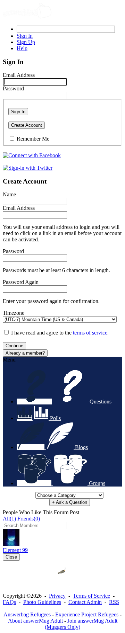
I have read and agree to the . (60, 333)
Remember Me (33, 139)
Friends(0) (28, 518)
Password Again (21, 282)
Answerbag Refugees (27, 614)
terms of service (90, 333)
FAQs (9, 602)
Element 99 (15, 550)
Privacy (57, 596)
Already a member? (25, 353)
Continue (14, 345)
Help (22, 48)
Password (13, 88)
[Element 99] (11, 544)
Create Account (26, 125)
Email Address (19, 75)
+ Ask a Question (69, 502)
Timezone (13, 313)
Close (11, 557)
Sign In (18, 111)
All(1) (9, 518)
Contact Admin (85, 602)
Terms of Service (91, 596)
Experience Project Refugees (86, 614)
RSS (114, 602)
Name (9, 194)
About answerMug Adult (35, 621)
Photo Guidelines (42, 602)
